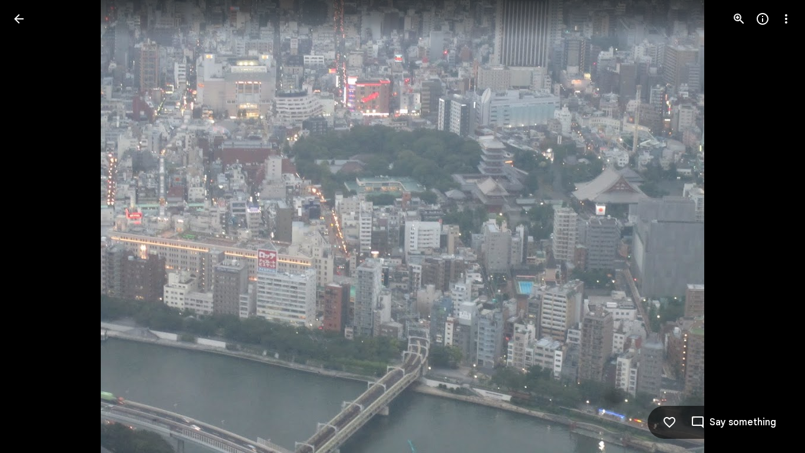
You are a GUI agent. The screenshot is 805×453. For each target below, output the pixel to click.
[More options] (786, 19)
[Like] (669, 422)
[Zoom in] (739, 19)
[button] (33, 226)
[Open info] (762, 19)
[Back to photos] (19, 19)
